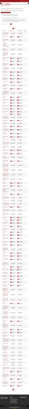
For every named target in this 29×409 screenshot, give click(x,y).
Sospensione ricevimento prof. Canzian (6, 276)
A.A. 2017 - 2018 (3, 8)
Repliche (25, 30)
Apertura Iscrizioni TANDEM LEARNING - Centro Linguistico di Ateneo (6, 249)
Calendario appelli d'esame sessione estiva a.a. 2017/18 (6, 153)
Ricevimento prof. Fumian (5, 253)
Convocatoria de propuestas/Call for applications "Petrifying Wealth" (6, 263)
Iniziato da (11, 30)
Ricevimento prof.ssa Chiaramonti (5, 89)
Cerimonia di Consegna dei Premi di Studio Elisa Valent (6, 198)
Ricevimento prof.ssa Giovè (5, 37)
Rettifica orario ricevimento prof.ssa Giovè (5, 72)
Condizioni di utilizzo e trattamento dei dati (14, 407)
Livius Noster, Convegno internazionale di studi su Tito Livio (6, 368)
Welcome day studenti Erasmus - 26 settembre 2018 (6, 40)
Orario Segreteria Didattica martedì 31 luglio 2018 (5, 79)
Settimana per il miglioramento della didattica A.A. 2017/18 (5, 355)
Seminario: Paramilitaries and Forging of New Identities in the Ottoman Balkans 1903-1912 (6, 174)
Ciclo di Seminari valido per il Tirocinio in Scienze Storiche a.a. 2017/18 (6, 143)
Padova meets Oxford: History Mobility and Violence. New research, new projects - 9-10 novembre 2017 (6, 348)
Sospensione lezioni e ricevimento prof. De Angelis (5, 161)
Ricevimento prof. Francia (5, 303)
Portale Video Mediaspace (13, 401)
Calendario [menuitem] (13, 4)
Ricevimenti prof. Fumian (6, 114)
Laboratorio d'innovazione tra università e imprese (5, 49)
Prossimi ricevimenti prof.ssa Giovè (5, 279)
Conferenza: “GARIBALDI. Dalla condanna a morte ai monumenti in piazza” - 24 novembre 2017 (5, 325)
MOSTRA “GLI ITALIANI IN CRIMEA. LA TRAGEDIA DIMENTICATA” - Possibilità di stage (6, 190)
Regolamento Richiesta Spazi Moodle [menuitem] (23, 4)
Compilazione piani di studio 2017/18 (5, 386)
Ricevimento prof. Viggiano (5, 103)
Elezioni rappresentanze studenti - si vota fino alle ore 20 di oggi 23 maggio (6, 130)
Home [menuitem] (10, 4)
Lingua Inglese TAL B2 (5, 362)
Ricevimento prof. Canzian (5, 97)
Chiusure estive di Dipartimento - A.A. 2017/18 (5, 85)
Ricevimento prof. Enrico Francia (6, 235)
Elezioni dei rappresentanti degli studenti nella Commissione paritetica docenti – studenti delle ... (6, 45)
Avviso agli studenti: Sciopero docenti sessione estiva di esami (6, 117)
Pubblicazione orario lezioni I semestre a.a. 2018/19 (5, 64)
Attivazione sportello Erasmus (5, 365)
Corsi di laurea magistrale (10, 8)
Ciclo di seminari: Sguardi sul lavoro (5, 352)
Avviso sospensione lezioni (5, 194)
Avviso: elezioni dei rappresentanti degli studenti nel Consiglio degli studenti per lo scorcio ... (5, 54)
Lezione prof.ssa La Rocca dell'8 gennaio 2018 (5, 259)
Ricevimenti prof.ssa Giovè (5, 137)
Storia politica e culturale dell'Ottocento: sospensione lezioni (6, 285)
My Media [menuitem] (16, 4)
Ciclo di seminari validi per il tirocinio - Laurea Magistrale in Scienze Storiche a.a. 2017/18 (5, 165)
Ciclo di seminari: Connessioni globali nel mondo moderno (6, 382)
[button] (22, 1)
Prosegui (14, 408)
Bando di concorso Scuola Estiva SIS (5, 120)
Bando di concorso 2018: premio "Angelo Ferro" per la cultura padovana (6, 68)
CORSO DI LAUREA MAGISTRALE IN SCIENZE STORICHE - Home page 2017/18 (12, 10)
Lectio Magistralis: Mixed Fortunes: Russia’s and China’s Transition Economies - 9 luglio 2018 (6, 93)
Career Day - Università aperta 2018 (6, 123)
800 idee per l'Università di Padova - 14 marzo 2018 (6, 214)
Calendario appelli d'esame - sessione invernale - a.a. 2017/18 (6, 273)
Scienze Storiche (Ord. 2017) (19, 8)
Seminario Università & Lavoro (6, 140)
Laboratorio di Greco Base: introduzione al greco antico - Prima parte (5, 317)
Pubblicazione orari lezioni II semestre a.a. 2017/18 (5, 245)
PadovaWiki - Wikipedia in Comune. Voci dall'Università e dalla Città (6, 179)
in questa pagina (17, 21)
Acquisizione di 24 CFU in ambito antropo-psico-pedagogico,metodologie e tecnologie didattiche (6, 340)
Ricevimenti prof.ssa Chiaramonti (5, 75)
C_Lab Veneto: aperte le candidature (6, 229)
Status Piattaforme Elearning (13, 402)
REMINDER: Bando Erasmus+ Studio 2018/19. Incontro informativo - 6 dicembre (6, 289)
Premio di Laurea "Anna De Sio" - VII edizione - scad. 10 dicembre (6, 33)
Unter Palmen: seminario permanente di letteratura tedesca (6, 210)
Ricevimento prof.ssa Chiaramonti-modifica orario (5, 238)
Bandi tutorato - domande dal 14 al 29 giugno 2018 (6, 109)
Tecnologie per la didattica (13, 400)
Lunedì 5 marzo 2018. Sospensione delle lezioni (5, 223)
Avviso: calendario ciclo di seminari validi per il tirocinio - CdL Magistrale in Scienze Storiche (6, 170)
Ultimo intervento (19, 30)
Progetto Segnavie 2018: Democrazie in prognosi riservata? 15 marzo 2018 (6, 204)
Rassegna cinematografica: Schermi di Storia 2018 (6, 157)
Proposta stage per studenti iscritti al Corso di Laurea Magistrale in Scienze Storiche (6, 312)
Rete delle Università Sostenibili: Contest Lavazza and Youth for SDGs (5, 299)
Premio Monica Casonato (6, 200)
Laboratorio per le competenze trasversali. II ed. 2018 (6, 147)
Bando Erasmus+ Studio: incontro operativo (6, 207)
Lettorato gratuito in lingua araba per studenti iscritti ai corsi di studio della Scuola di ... (6, 375)
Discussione (4, 30)
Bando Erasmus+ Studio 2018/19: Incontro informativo (6, 336)
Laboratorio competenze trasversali (6, 58)
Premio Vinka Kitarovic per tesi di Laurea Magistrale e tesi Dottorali (6, 359)
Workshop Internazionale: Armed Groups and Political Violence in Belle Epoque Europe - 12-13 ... (6, 295)
